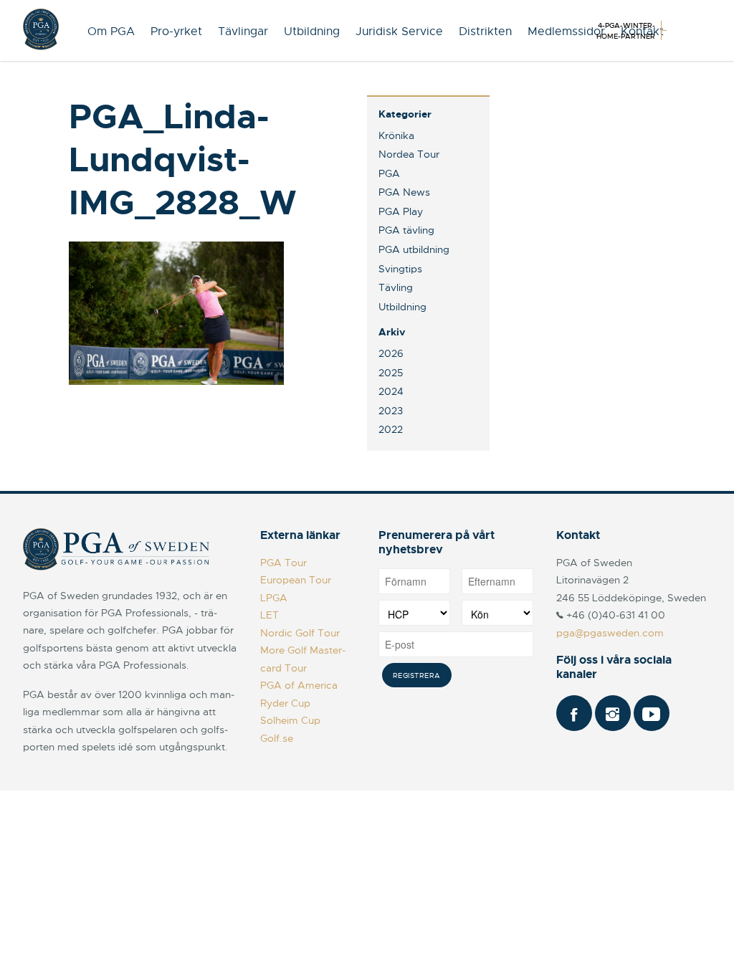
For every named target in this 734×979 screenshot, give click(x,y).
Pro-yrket (176, 31)
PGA (389, 173)
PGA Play (400, 211)
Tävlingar (243, 31)
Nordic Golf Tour (300, 632)
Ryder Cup (285, 703)
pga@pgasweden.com (610, 632)
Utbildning (312, 31)
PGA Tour (283, 562)
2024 (391, 391)
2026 (391, 353)
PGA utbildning (413, 249)
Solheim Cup (290, 720)
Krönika (396, 135)
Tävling (395, 287)
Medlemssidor (566, 31)
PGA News (404, 192)
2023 (390, 410)
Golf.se (276, 738)
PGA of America (299, 685)
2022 (390, 429)
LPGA (273, 597)
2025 (390, 372)
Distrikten (485, 31)
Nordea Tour (408, 154)
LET (269, 614)
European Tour (295, 579)
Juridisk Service (399, 31)
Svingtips (400, 268)
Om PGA (111, 31)
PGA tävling (406, 230)
